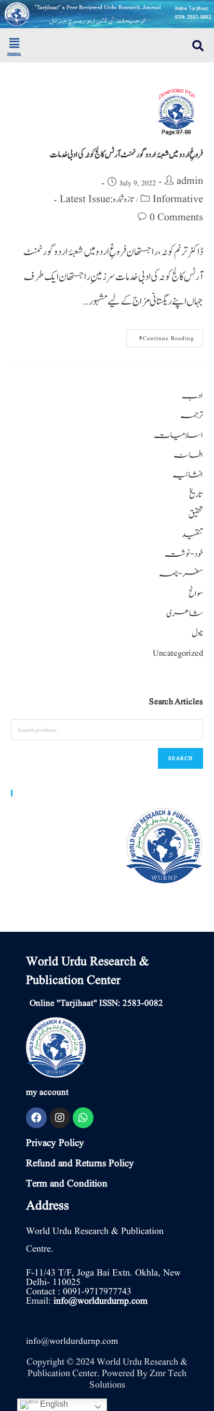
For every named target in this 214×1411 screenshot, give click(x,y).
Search (180, 758)
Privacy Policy (55, 1143)
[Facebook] (36, 1117)
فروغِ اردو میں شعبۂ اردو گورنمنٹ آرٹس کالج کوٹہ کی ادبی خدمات (127, 154)
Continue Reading (160, 336)
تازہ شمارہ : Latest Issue (96, 199)
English (53, 1404)
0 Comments (176, 217)
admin (190, 181)
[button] (53, 43)
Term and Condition (67, 1184)
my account (47, 1092)
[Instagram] (59, 1117)
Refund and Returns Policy (80, 1163)
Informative (178, 199)
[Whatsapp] (83, 1117)
